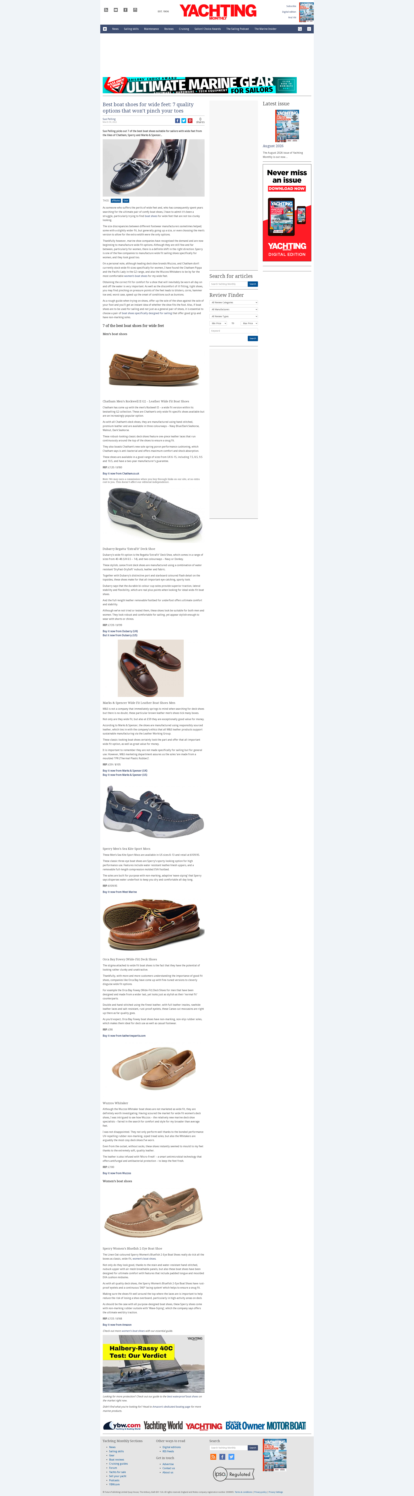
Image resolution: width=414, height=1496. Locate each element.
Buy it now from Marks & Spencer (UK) (125, 770)
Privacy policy (260, 1492)
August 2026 (273, 146)
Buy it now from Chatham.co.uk (121, 473)
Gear (126, 200)
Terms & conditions (243, 1492)
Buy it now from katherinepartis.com (124, 1035)
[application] (154, 1363)
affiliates (116, 200)
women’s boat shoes (135, 276)
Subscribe (291, 6)
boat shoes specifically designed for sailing (147, 313)
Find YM (292, 17)
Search (253, 284)
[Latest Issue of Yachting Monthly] (306, 12)
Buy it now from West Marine (120, 891)
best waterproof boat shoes (182, 1396)
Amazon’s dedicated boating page (171, 1406)
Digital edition (289, 12)
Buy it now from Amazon (117, 1324)
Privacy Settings (276, 1492)
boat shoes (151, 216)
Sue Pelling (109, 119)
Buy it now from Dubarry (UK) (120, 631)
